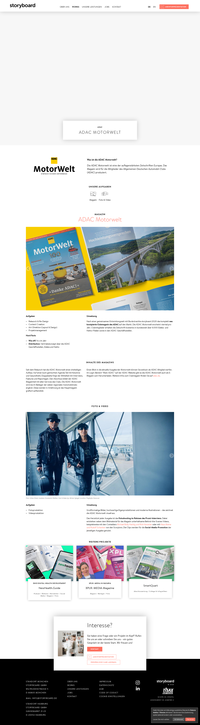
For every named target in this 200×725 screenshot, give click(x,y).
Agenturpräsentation (175, 7)
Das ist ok (190, 719)
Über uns (64, 7)
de (149, 7)
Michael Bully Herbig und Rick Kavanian (134, 524)
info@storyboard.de (44, 698)
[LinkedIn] (137, 688)
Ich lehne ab (178, 719)
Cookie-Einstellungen (112, 696)
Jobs (107, 7)
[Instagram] (137, 683)
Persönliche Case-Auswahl (104, 662)
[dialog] (174, 715)
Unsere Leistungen (92, 7)
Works (75, 7)
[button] (28, 268)
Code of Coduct (108, 692)
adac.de (156, 375)
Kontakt (116, 7)
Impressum (105, 681)
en (154, 7)
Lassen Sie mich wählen (161, 719)
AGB (101, 689)
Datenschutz (106, 685)
